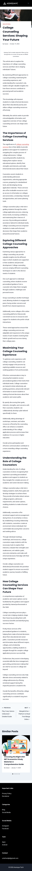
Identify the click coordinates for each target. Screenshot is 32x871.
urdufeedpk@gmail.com (10, 858)
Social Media (6, 812)
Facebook (5, 828)
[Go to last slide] (4, 754)
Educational (7, 24)
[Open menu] (28, 3)
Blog (3, 810)
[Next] (27, 754)
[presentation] (16, 744)
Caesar (6, 44)
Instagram (5, 826)
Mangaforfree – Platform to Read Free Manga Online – (24, 713)
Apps (4, 842)
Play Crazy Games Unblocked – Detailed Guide (8, 712)
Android (4, 845)
